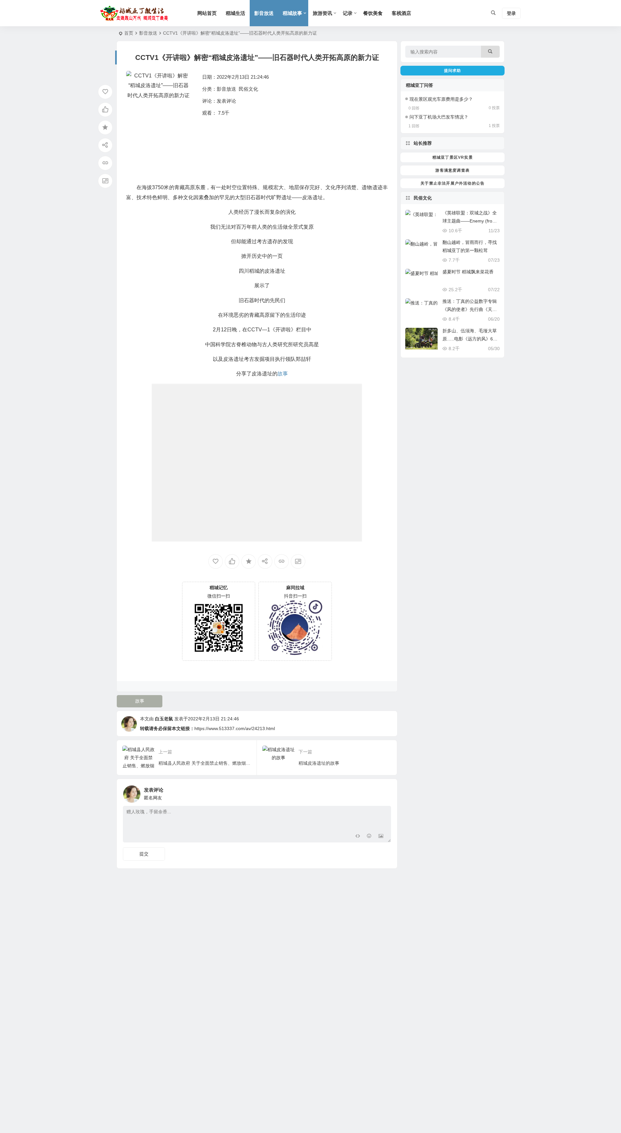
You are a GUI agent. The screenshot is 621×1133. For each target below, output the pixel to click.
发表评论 (226, 101)
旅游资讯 (322, 13)
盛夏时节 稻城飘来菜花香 (468, 271)
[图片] (381, 836)
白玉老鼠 (164, 718)
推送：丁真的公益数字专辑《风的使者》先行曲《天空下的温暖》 (469, 309)
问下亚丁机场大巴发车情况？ (438, 117)
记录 (348, 13)
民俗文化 (248, 89)
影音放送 (264, 13)
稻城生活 (235, 13)
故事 (139, 701)
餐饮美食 (373, 13)
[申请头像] (384, 792)
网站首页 (207, 13)
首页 (128, 33)
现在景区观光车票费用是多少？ (441, 99)
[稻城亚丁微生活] (135, 13)
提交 (143, 853)
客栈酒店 (401, 13)
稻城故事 (292, 13)
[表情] (369, 836)
